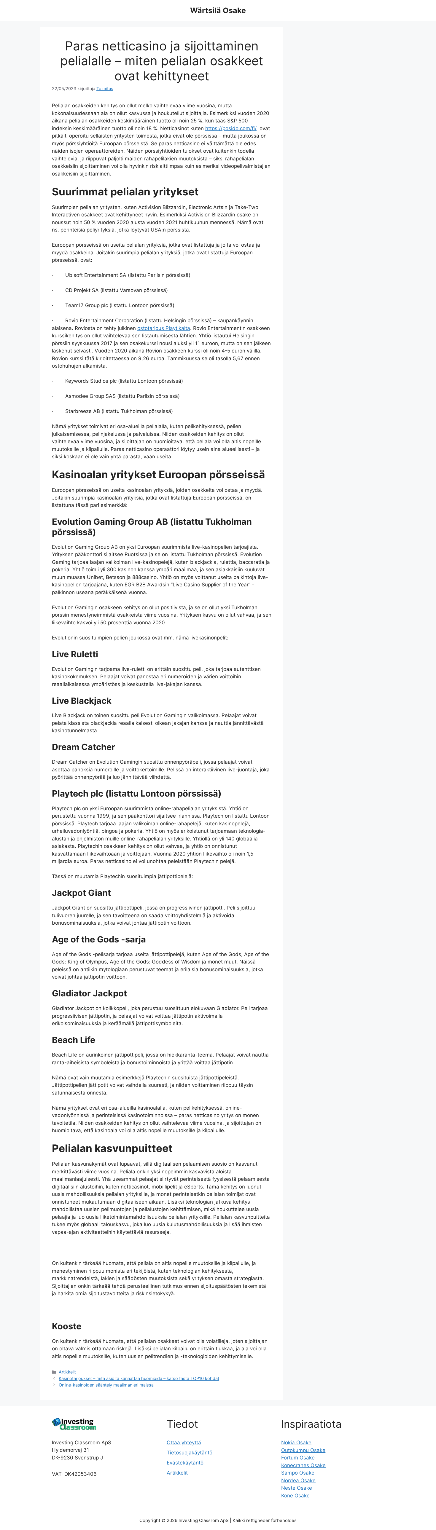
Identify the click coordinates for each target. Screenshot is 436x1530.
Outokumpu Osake (303, 1450)
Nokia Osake (296, 1443)
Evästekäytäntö (185, 1463)
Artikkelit (67, 1371)
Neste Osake (296, 1488)
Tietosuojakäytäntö (189, 1453)
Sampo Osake (297, 1473)
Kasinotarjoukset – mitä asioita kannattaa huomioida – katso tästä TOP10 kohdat (139, 1378)
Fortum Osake (298, 1458)
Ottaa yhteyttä (184, 1443)
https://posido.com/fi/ (231, 128)
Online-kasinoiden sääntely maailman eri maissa (106, 1384)
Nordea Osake (298, 1480)
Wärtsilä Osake (218, 10)
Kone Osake (295, 1496)
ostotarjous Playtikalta (163, 328)
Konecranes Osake (303, 1465)
